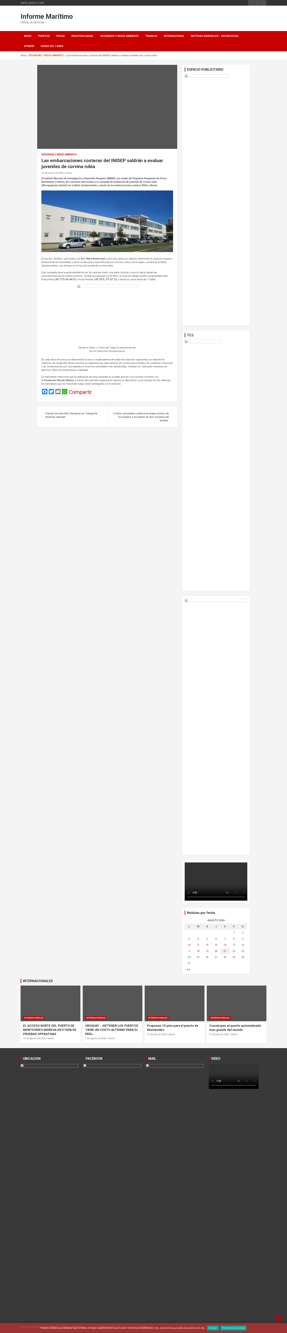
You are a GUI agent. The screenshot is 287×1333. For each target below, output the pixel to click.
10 (189, 944)
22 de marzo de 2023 (52, 173)
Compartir (80, 392)
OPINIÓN (29, 46)
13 (216, 944)
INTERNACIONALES (38, 981)
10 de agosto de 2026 (34, 1038)
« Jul (187, 969)
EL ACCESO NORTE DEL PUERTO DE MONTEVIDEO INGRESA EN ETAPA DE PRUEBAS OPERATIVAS (49, 1030)
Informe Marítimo (47, 16)
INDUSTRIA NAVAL (82, 36)
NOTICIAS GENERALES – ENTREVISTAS (215, 36)
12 (207, 944)
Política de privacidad (233, 1328)
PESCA (60, 36)
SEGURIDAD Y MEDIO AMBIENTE (119, 36)
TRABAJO (151, 36)
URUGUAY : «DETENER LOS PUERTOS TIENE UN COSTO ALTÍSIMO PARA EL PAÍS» (111, 1030)
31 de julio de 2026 (157, 1034)
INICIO (27, 36)
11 (198, 944)
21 (225, 951)
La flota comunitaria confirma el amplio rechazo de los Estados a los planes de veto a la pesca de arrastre (141, 417)
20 (216, 951)
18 (198, 951)
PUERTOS (44, 36)
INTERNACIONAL (174, 36)
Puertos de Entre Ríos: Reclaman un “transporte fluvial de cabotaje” (71, 415)
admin (69, 173)
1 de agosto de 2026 (95, 1038)
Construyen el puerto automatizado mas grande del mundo (235, 1028)
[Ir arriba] (278, 1318)
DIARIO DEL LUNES (52, 46)
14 (225, 944)
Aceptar (213, 1328)
